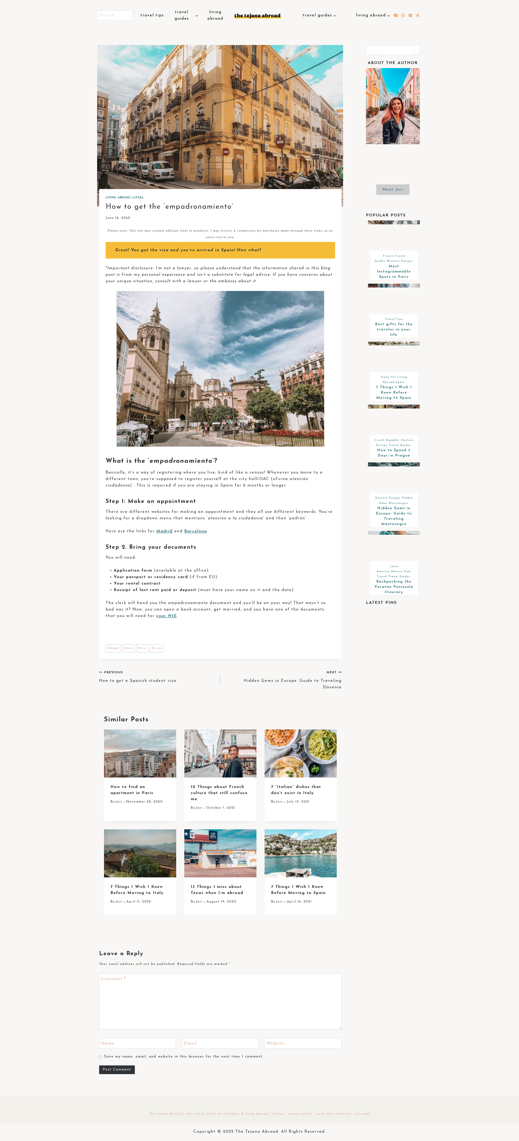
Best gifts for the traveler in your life (394, 330)
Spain (400, 382)
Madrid (164, 531)
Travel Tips (152, 15)
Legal (138, 197)
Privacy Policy (300, 1113)
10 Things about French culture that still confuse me (219, 793)
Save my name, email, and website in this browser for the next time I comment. (184, 1057)
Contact (278, 1113)
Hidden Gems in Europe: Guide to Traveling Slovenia (293, 680)
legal (113, 648)
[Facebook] (395, 15)
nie (129, 648)
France (388, 256)
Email (190, 1044)
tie (142, 648)
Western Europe (399, 261)
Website (275, 1044)
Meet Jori (392, 190)
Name (108, 1044)
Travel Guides (400, 445)
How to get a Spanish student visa (137, 677)
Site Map (362, 1113)
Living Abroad (215, 15)
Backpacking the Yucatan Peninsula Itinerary (393, 587)
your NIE (166, 616)
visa (156, 648)
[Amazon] (417, 15)
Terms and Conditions (333, 1113)
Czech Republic (387, 440)
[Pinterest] (410, 15)
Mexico (397, 571)
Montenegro (398, 503)
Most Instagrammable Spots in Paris (394, 272)
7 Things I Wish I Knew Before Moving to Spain (394, 393)
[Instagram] (403, 15)
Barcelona (195, 531)
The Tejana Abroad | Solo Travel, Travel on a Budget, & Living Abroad (208, 1113)
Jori (119, 801)
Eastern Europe (387, 497)
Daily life (388, 377)
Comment (113, 979)
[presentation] (140, 753)
